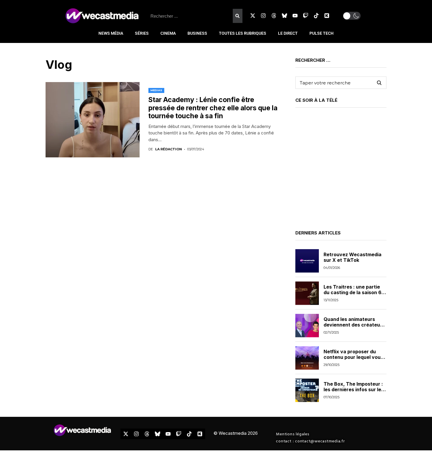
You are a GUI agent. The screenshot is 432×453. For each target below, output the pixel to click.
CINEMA (168, 33)
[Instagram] (263, 15)
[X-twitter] (252, 15)
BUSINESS (197, 33)
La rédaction (168, 149)
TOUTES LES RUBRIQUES (242, 33)
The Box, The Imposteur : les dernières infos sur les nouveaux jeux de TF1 (354, 389)
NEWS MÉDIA (110, 33)
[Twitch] (305, 15)
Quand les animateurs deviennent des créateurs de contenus (354, 324)
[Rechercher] (237, 16)
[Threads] (274, 15)
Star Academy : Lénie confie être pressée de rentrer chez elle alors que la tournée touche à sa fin (212, 108)
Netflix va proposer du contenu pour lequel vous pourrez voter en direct (353, 357)
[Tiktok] (316, 15)
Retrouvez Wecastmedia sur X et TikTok (352, 257)
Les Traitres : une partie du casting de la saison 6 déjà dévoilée (352, 292)
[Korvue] (327, 15)
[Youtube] (295, 15)
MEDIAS (156, 90)
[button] (352, 16)
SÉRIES (142, 33)
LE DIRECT (288, 33)
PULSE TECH (321, 33)
